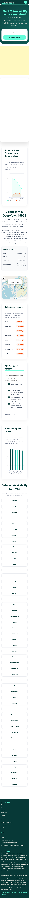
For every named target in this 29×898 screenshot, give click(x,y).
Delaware (14, 541)
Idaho (14, 564)
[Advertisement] (14, 60)
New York (14, 680)
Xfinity (3, 815)
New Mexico (14, 674)
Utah (14, 749)
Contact (3, 837)
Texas (14, 743)
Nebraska (14, 651)
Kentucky (14, 593)
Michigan (14, 622)
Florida (14, 547)
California (14, 523)
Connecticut (14, 535)
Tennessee (14, 738)
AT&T (2, 807)
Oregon (14, 709)
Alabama (14, 500)
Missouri (14, 639)
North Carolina (15, 685)
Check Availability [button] (14, 37)
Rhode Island (14, 720)
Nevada (14, 657)
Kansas (14, 587)
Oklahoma (14, 703)
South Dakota (14, 732)
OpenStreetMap (19, 298)
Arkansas (14, 518)
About (2, 835)
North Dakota (14, 691)
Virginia (14, 761)
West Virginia (14, 772)
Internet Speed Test (6, 822)
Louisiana (14, 599)
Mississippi (15, 633)
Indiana (15, 575)
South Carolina (14, 726)
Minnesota (14, 628)
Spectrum (4, 812)
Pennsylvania (14, 714)
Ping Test (3, 825)
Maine (14, 604)
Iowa (14, 581)
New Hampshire (14, 662)
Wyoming (14, 784)
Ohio (14, 697)
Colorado (14, 529)
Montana (14, 645)
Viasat (3, 810)
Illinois (14, 570)
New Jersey (14, 668)
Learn (2, 827)
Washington (14, 766)
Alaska (14, 506)
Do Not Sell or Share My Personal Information (13, 845)
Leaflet (12, 298)
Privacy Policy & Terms (7, 840)
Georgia (14, 552)
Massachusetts (14, 616)
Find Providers (5, 805)
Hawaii (14, 558)
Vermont (14, 755)
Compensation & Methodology (9, 842)
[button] (14, 286)
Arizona (14, 512)
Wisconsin (14, 778)
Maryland (14, 610)
